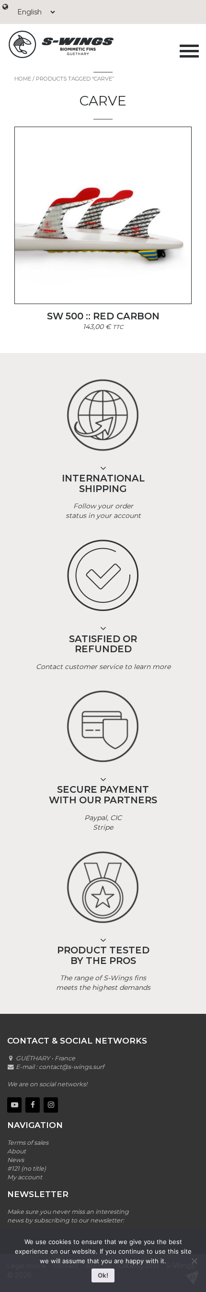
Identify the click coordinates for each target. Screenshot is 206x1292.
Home (22, 78)
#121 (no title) (26, 1168)
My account (24, 1177)
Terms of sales (27, 1142)
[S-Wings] (86, 44)
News (15, 1159)
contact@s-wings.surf (71, 1066)
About (16, 1151)
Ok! (103, 1275)
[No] (194, 1261)
